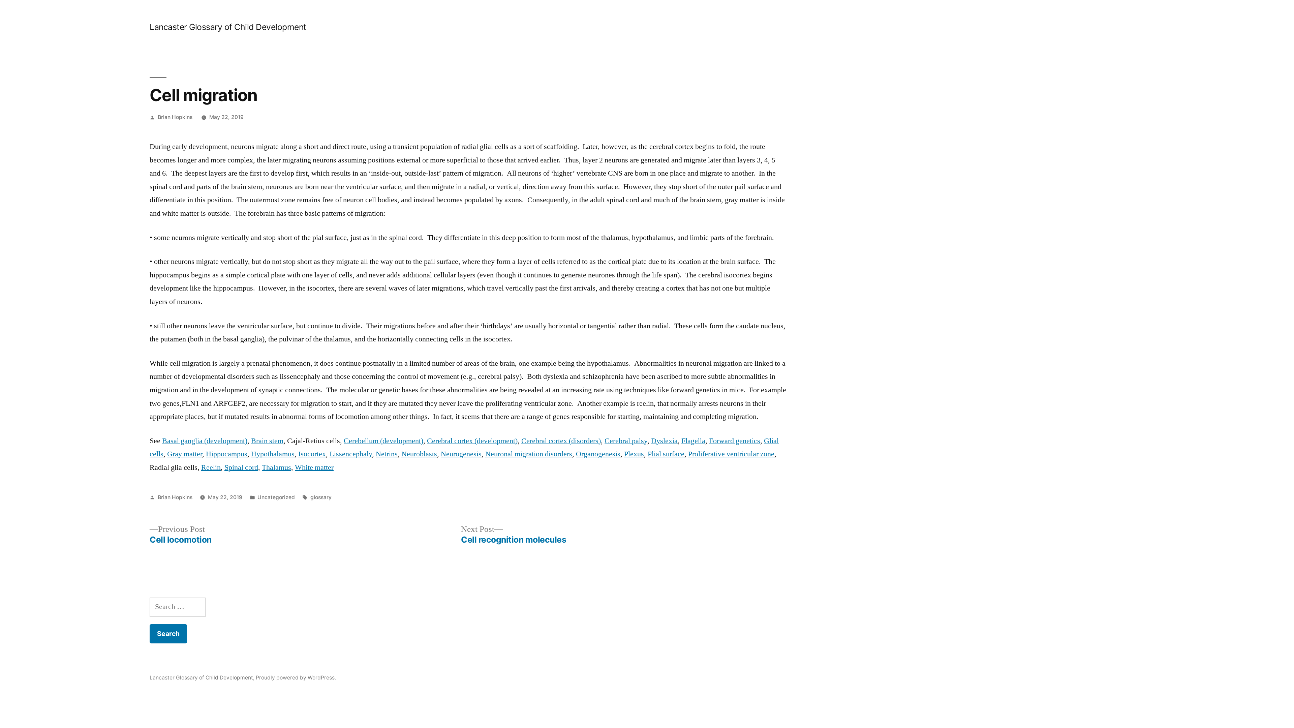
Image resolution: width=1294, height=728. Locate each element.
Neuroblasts (419, 454)
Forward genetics (734, 441)
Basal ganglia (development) (204, 441)
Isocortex (312, 454)
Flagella (693, 441)
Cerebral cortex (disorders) (561, 441)
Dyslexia (664, 441)
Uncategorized (276, 497)
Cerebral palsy (626, 441)
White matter (314, 467)
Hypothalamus (273, 454)
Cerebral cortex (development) (472, 441)
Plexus (634, 454)
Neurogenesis (461, 454)
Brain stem (267, 441)
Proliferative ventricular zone (731, 454)
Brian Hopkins (175, 117)
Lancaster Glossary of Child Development (228, 27)
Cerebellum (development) (383, 441)
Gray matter (184, 454)
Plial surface (666, 454)
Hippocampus (226, 454)
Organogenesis (598, 454)
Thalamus (276, 467)
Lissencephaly (351, 454)
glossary (321, 497)
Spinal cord (241, 467)
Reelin (211, 467)
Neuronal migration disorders (528, 454)
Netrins (387, 454)
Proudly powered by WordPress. (296, 677)
